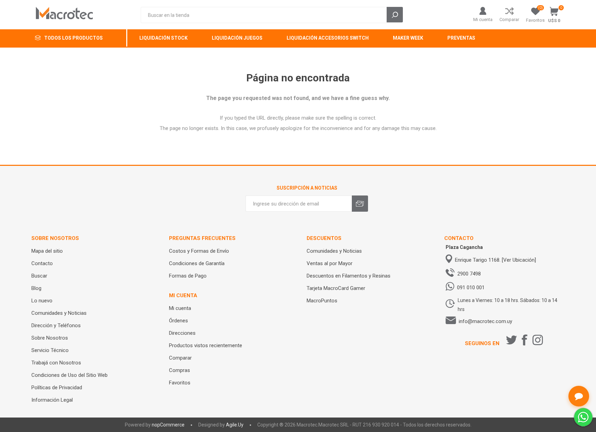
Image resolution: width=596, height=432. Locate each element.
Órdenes (178, 321)
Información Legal (52, 400)
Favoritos (179, 383)
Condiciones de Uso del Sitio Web (69, 375)
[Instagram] (537, 339)
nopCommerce (168, 425)
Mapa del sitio (47, 251)
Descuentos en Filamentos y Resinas (348, 276)
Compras (179, 370)
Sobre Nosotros (49, 338)
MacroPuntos (322, 301)
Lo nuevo (41, 301)
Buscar (39, 276)
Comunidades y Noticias (59, 313)
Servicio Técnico (50, 350)
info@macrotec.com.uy (485, 321)
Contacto (42, 263)
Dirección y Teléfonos (56, 325)
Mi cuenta (483, 19)
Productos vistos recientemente (205, 345)
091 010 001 (471, 287)
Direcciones (182, 333)
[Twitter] (511, 339)
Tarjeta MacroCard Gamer (336, 288)
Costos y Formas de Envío (199, 251)
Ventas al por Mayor (329, 263)
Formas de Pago (188, 276)
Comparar (509, 19)
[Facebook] (524, 339)
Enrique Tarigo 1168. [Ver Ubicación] (495, 260)
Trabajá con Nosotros (56, 363)
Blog (36, 288)
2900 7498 (469, 274)
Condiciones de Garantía (197, 263)
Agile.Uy (235, 425)
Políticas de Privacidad (56, 387)
